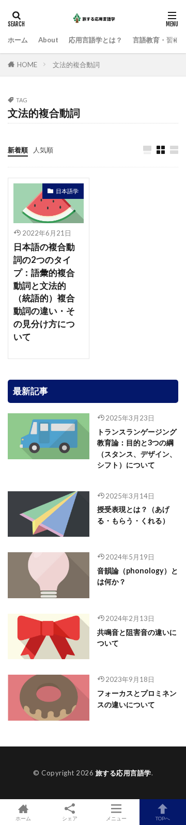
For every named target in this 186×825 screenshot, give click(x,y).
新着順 (18, 150)
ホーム (18, 40)
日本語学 (67, 191)
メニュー (116, 818)
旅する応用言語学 (123, 773)
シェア (70, 818)
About (48, 40)
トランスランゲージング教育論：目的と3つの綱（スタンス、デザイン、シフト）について (137, 448)
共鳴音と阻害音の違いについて (137, 637)
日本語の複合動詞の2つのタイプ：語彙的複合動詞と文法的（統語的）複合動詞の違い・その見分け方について (44, 291)
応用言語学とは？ (95, 40)
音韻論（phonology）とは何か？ (137, 576)
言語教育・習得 (156, 40)
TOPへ (163, 818)
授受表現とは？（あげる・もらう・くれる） (133, 514)
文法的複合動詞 (76, 64)
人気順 (43, 150)
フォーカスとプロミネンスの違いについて (137, 698)
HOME (27, 64)
